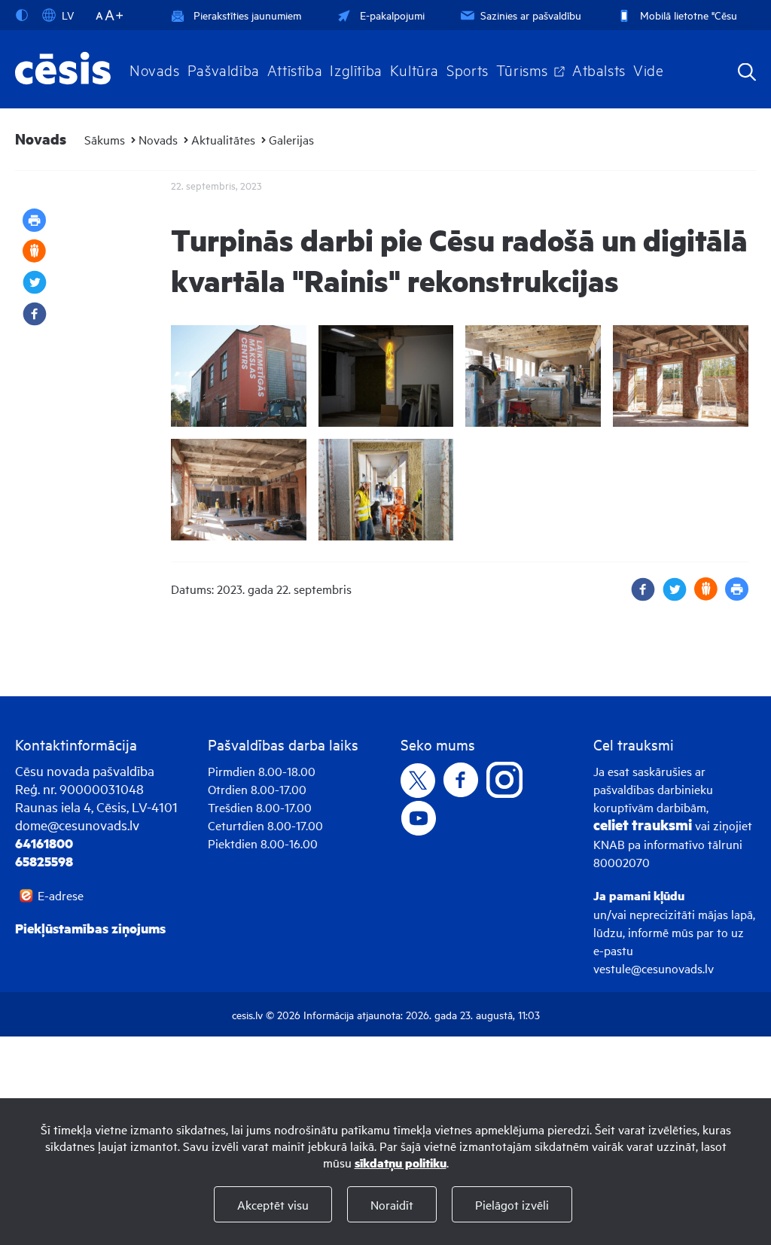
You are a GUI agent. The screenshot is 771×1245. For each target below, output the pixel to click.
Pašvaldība (223, 69)
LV (68, 15)
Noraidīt (391, 1204)
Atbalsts (599, 69)
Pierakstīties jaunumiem (247, 15)
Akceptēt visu (273, 1204)
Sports (467, 69)
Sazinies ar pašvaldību (530, 15)
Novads (155, 69)
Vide (648, 69)
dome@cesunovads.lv (77, 824)
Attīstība (295, 69)
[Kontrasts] (25, 15)
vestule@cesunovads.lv (653, 968)
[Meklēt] (747, 73)
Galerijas (291, 139)
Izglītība (356, 69)
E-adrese (61, 895)
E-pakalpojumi (392, 15)
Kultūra (414, 69)
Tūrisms (522, 69)
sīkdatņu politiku (400, 1162)
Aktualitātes (223, 139)
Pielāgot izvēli (512, 1204)
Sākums (104, 139)
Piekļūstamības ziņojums (90, 928)
